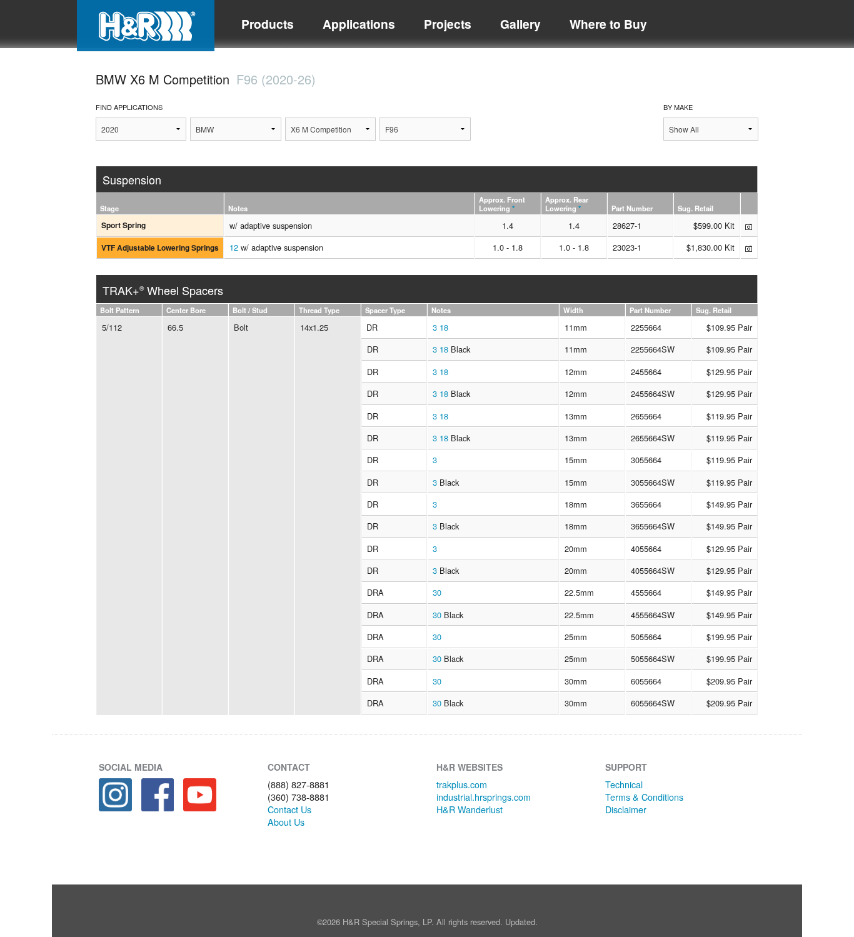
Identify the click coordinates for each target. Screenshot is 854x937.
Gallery (520, 24)
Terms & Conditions (644, 796)
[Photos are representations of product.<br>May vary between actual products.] (748, 225)
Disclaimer (625, 809)
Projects (447, 24)
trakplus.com (461, 784)
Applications (359, 24)
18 (444, 327)
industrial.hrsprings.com (483, 796)
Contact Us (289, 809)
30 (437, 592)
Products (267, 24)
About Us (286, 821)
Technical (624, 784)
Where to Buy (608, 24)
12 (233, 247)
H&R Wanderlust (469, 809)
